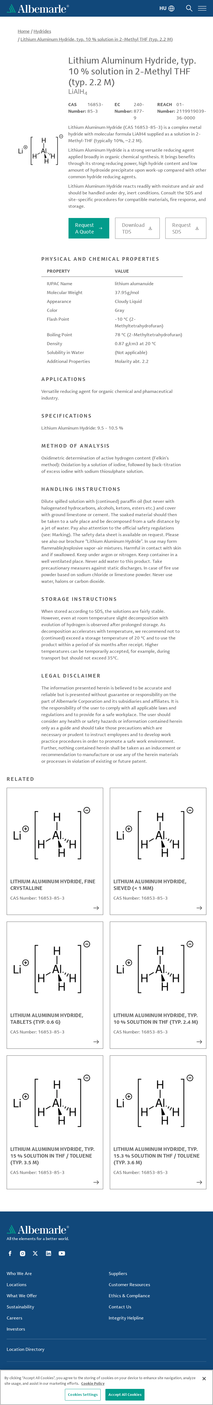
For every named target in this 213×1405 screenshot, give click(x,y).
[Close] (204, 1379)
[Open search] (189, 8)
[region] (106, 1387)
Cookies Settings (83, 1394)
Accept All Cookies (124, 1394)
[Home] (38, 8)
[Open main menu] (202, 8)
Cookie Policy (93, 1383)
